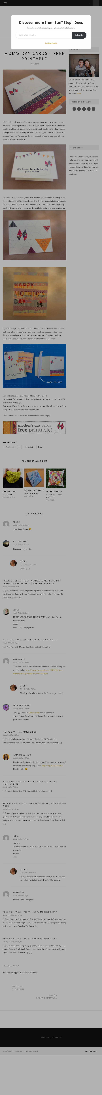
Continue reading (51, 43)
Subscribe (79, 35)
